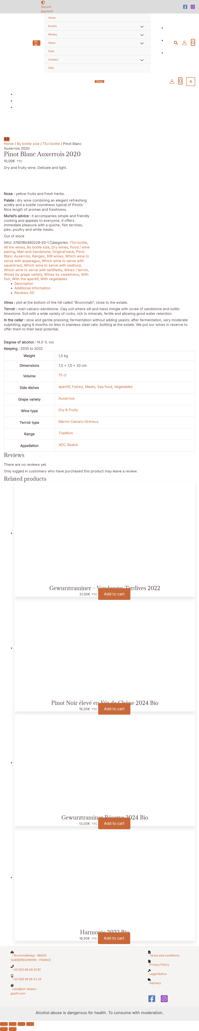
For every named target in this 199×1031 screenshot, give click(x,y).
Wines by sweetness (61, 274)
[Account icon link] (184, 42)
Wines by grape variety (23, 274)
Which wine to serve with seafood (52, 265)
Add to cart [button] (114, 594)
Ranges (38, 256)
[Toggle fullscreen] (13, 1024)
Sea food (104, 387)
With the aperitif (25, 279)
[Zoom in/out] (4, 1024)
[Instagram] (192, 6)
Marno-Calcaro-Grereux (78, 421)
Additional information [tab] (32, 288)
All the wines (14, 247)
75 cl (62, 375)
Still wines (55, 256)
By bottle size (28, 144)
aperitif (64, 387)
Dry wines (59, 247)
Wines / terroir (76, 270)
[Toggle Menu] (141, 27)
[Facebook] (185, 6)
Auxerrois (66, 398)
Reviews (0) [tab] (24, 293)
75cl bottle (51, 144)
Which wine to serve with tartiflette (33, 270)
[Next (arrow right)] (13, 1029)
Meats (90, 387)
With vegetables (53, 279)
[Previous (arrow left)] (4, 1029)
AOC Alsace (68, 445)
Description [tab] (23, 284)
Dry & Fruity (68, 410)
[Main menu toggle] (190, 81)
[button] (36, 43)
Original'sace (63, 252)
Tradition (65, 433)
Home (9, 144)
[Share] (21, 1024)
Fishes (77, 387)
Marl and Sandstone (34, 252)
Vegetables (123, 387)
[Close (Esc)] (30, 1024)
